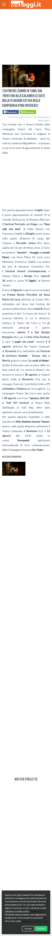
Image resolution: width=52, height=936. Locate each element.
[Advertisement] (26, 36)
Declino (28, 928)
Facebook (11, 112)
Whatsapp (28, 112)
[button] (4, 4)
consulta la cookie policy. (17, 911)
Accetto (41, 928)
